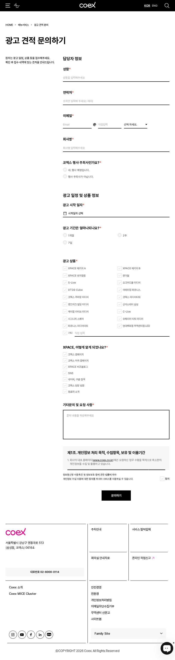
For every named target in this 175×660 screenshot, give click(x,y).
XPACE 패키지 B (131, 268)
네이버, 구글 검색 (76, 379)
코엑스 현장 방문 (76, 385)
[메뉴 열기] (8, 5)
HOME (9, 24)
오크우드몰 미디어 (131, 282)
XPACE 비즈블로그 (78, 366)
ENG (155, 5)
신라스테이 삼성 (130, 304)
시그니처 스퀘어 (76, 318)
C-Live (127, 311)
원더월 (126, 275)
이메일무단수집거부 (102, 606)
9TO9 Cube (75, 289)
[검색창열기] (167, 5)
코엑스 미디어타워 (131, 297)
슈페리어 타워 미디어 (133, 318)
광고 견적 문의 (41, 24)
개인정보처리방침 (101, 600)
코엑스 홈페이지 (76, 354)
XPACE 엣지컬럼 (77, 275)
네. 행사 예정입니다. (78, 170)
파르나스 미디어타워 (78, 325)
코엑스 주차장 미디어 (78, 297)
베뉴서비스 (23, 24)
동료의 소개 (73, 391)
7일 (70, 242)
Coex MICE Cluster (22, 593)
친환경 (95, 593)
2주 (125, 235)
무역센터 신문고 (100, 612)
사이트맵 (96, 619)
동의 (167, 478)
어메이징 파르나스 (131, 289)
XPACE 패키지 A (77, 268)
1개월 (71, 235)
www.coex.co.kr (103, 460)
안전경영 (96, 587)
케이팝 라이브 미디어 (78, 311)
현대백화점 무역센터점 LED (136, 325)
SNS (70, 373)
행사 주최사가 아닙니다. (80, 176)
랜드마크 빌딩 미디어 (78, 304)
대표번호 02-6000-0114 (44, 572)
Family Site (102, 633)
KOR (147, 5)
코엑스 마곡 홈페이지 (78, 360)
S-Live (72, 282)
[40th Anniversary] (17, 5)
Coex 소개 (16, 587)
